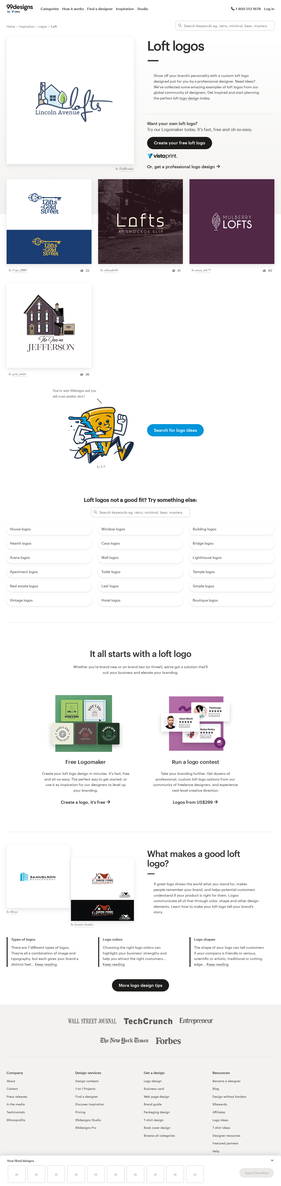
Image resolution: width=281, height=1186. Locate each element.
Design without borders (229, 1096)
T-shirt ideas (221, 1127)
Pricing (80, 1112)
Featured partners (225, 1143)
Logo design (153, 1081)
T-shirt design (154, 1120)
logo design (189, 98)
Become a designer (227, 1081)
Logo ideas (220, 1120)
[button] (272, 1160)
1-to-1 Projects (85, 1088)
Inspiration (125, 9)
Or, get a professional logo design (181, 166)
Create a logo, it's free (83, 802)
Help (216, 1151)
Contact (12, 1088)
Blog (216, 1088)
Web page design (156, 1096)
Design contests (87, 1081)
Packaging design (157, 1112)
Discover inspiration (89, 1104)
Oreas (14, 912)
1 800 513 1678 (248, 9)
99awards (220, 1104)
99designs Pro (85, 1127)
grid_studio (20, 374)
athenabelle (111, 270)
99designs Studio (88, 1120)
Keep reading (46, 964)
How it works (73, 9)
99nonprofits (16, 1120)
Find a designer (100, 9)
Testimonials (16, 1112)
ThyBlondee (126, 168)
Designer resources (226, 1135)
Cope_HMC (20, 270)
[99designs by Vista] (20, 8)
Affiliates (219, 1112)
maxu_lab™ (203, 270)
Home (11, 26)
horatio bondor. (84, 924)
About (11, 1081)
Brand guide (153, 1104)
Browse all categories (159, 1135)
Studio (142, 9)
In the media (16, 1104)
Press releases (17, 1096)
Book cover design (157, 1127)
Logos (43, 26)
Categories (50, 9)
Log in (269, 9)
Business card (154, 1088)
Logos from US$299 (193, 802)
